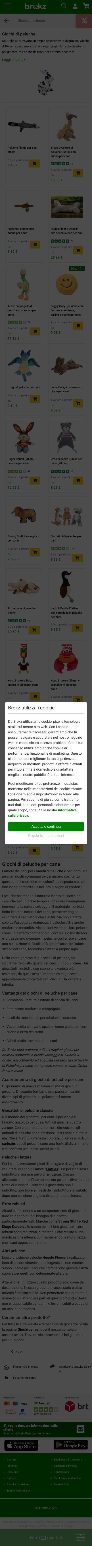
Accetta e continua (46, 826)
